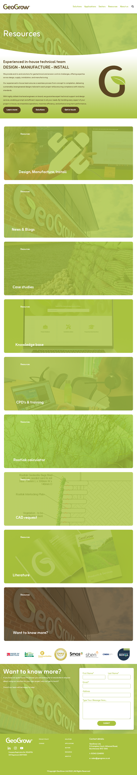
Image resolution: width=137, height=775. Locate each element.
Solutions (40, 110)
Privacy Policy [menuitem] (44, 739)
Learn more (12, 110)
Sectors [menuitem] (102, 7)
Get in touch (70, 110)
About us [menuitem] (124, 7)
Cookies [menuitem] (41, 743)
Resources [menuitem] (112, 7)
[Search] (133, 6)
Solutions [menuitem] (77, 7)
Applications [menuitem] (90, 7)
